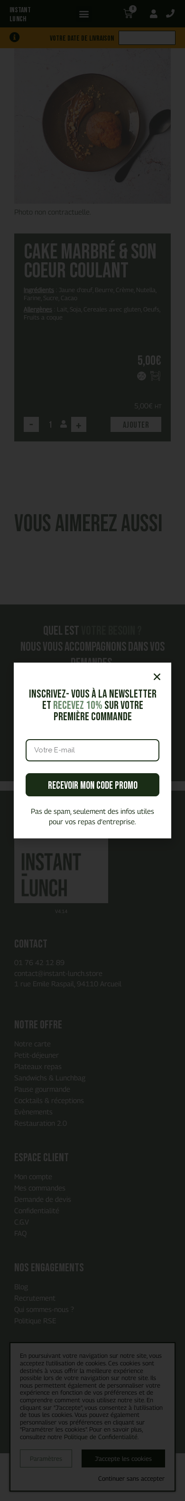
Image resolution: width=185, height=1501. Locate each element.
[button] (157, 676)
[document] (92, 750)
